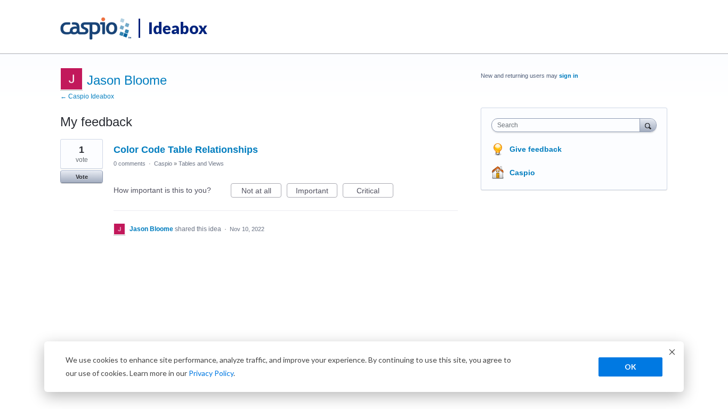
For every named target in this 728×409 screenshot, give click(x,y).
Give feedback (535, 149)
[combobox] (568, 125)
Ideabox (177, 27)
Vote (82, 177)
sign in (568, 75)
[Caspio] (96, 28)
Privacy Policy (211, 373)
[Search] (648, 125)
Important (316, 192)
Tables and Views (201, 163)
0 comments (129, 163)
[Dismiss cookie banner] (672, 353)
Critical (375, 192)
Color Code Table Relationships (186, 149)
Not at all (261, 192)
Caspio (163, 163)
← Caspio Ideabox (87, 96)
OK (630, 366)
